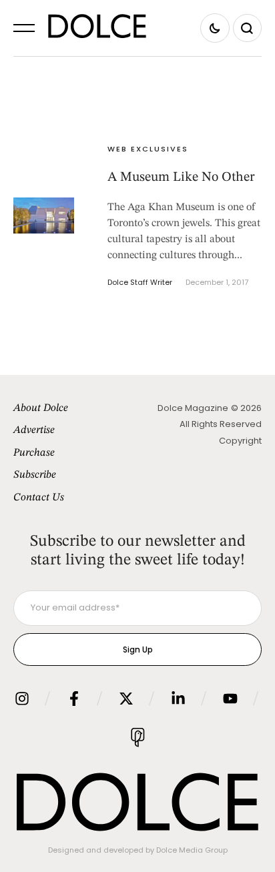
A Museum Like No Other (181, 177)
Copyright (240, 440)
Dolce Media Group (192, 850)
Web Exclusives (147, 148)
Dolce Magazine (193, 408)
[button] (24, 28)
